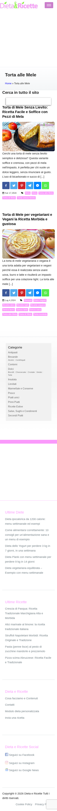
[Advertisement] (28, 38)
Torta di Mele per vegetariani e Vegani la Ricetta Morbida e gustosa (27, 219)
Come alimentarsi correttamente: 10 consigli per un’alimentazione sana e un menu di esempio (27, 535)
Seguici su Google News (24, 770)
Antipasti (12, 352)
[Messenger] (37, 185)
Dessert (28, 300)
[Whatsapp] (45, 185)
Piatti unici (13, 397)
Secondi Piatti (15, 415)
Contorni (12, 364)
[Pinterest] (21, 185)
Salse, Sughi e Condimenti (22, 411)
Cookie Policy (24, 804)
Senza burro (8, 309)
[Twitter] (13, 185)
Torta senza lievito (26, 198)
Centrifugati (20, 360)
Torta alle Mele (46, 193)
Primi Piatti (14, 402)
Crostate (31, 372)
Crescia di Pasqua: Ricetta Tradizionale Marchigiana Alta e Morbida (24, 613)
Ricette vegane (38, 305)
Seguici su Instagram (22, 763)
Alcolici (11, 360)
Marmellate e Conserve (20, 388)
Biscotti (11, 372)
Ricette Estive (15, 406)
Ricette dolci (9, 305)
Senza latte (22, 309)
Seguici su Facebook (21, 754)
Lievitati (12, 384)
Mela (27, 193)
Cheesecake (21, 372)
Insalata (12, 379)
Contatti (9, 704)
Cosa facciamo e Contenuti (21, 698)
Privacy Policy (43, 804)
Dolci (11, 369)
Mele (34, 193)
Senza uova (35, 309)
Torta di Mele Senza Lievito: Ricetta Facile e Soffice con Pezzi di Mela (25, 112)
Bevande (13, 357)
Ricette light (23, 305)
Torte (10, 375)
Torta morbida (40, 314)
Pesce (11, 393)
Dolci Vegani (40, 300)
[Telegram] (29, 185)
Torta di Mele (9, 198)
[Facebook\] (6, 185)
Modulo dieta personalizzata (22, 711)
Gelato (39, 372)
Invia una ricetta (14, 717)
